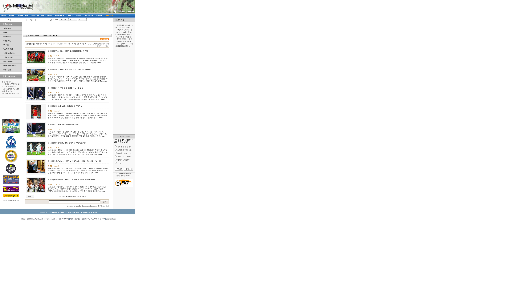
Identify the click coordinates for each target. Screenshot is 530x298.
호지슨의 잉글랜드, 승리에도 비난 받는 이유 (70, 143)
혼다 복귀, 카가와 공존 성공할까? (66, 124)
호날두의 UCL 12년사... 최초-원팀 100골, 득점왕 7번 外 (74, 179)
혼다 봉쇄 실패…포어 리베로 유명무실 (68, 106)
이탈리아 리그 (9, 53)
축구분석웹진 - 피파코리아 (41, 36)
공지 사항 (120, 20)
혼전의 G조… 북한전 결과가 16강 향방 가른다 (71, 51)
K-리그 (6, 45)
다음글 (84, 196)
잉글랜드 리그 (9, 57)
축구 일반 (7, 70)
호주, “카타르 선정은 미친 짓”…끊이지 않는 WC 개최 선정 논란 (77, 161)
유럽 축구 (7, 41)
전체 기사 (7, 28)
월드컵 (6, 32)
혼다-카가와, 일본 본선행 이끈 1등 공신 (68, 88)
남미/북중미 (8, 61)
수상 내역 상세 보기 (11, 200)
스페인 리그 (8, 49)
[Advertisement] (124, 90)
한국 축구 (7, 37)
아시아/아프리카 (10, 65)
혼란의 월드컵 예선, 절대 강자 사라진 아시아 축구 (72, 69)
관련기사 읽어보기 (124, 176)
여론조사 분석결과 (124, 173)
